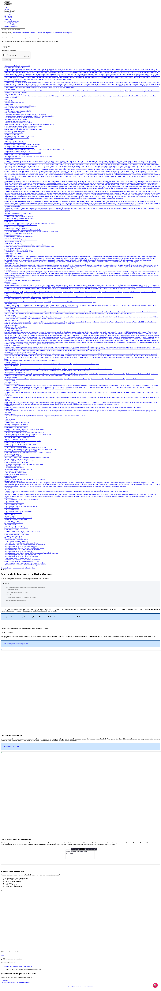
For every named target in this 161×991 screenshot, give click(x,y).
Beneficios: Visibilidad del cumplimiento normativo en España (111, 275)
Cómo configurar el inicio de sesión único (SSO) (95, 69)
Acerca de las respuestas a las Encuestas (113, 402)
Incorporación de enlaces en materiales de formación (19, 436)
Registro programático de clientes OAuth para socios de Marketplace (24, 479)
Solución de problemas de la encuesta (108, 404)
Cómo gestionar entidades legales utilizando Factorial (20, 69)
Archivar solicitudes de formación (14, 467)
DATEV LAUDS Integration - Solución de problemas (32, 268)
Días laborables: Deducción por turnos (99, 208)
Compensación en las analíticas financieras (117, 285)
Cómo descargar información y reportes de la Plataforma (119, 96)
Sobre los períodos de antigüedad (134, 193)
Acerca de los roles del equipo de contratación (94, 340)
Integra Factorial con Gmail (88, 483)
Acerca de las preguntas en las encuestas (137, 402)
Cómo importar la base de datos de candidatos (64, 333)
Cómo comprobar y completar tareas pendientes (18, 360)
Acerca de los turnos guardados (28, 203)
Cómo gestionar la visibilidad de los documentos (29, 313)
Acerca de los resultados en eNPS (63, 402)
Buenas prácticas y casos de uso (25, 293)
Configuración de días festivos (124, 186)
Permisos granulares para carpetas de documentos (70, 369)
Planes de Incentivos (97, 261)
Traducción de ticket (10, 524)
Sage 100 (13, 268)
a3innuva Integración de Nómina (14, 265)
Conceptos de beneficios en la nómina (141, 272)
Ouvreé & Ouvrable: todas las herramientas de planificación (52, 210)
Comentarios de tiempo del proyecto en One (17, 151)
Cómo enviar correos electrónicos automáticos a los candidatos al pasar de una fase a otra (72, 339)
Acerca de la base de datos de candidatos (16, 332)
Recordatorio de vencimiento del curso (15, 431)
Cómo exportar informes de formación (15, 427)
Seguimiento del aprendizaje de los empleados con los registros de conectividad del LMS (30, 449)
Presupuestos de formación (12, 454)
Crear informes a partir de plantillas (115, 379)
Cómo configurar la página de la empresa (23, 72)
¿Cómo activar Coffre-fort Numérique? (15, 327)
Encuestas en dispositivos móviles (86, 404)
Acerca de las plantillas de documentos (121, 322)
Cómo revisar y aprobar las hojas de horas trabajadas (96, 163)
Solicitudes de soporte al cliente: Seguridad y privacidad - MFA (23, 554)
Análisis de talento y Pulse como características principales (41, 387)
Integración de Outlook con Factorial (107, 483)
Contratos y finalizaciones (12, 345)
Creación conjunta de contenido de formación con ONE (20, 451)
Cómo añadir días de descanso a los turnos (117, 203)
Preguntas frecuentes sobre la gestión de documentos (133, 312)
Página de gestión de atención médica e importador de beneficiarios (72, 275)
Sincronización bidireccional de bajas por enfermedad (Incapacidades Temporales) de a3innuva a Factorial (59, 267)
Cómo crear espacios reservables (43, 364)
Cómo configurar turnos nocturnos (33, 168)
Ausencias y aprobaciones (12, 179)
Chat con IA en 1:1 (31, 411)
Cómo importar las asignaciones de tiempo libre (117, 195)
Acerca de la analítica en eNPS (82, 402)
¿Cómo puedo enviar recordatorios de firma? (141, 317)
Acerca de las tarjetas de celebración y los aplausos (36, 407)
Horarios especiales (17, 168)
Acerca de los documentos (12, 312)
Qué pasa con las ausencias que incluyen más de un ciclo (107, 193)
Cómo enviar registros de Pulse (75, 416)
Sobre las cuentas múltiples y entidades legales (70, 74)
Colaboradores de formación (12, 466)
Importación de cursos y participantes (15, 446)
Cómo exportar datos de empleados (124, 71)
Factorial (27, 982)
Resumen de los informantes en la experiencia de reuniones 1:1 (117, 411)
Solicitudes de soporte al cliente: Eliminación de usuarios (21, 556)
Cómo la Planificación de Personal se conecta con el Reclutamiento (29, 307)
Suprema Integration (10, 477)
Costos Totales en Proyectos (12, 238)
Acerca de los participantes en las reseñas (60, 385)
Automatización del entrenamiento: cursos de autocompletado (22, 441)
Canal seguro (8, 395)
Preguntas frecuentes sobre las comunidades (81, 407)
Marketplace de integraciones (13, 481)
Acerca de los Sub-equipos (150, 357)
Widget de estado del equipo (58, 169)
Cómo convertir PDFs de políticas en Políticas (118, 313)
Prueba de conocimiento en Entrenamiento (16, 437)
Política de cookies (6, 982)
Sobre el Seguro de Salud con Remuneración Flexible (113, 272)
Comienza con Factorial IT (12, 491)
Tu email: (5, 45)
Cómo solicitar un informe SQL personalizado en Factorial (21, 561)
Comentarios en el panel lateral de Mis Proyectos (18, 236)
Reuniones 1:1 (8, 409)
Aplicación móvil (9, 89)
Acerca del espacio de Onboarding (117, 335)
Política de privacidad (18, 982)
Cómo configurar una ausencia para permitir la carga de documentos (134, 196)
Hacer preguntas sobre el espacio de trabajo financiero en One (83, 288)
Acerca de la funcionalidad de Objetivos (16, 392)
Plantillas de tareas (12, 595)
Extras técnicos (39, 293)
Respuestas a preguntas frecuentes (14, 94)
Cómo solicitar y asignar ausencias (69, 181)
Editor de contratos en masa (103, 349)
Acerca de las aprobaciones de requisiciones (63, 335)
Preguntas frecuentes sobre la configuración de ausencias (35, 195)
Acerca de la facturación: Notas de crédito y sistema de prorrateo (23, 531)
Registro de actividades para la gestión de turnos (126, 205)
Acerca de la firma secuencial (31, 318)
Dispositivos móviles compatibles (88, 91)
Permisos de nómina (71, 370)
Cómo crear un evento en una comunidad (106, 407)
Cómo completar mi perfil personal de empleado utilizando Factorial (41, 82)
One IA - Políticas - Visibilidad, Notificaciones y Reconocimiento (23, 129)
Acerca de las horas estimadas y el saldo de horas (34, 164)
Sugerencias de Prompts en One (13, 133)
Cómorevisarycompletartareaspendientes (15, 644)
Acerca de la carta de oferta (86, 333)
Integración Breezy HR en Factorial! (64, 484)
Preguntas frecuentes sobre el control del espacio (84, 364)
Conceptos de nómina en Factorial (14, 256)
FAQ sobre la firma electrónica (118, 317)
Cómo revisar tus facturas (11, 529)
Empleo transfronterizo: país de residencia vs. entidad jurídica (137, 76)
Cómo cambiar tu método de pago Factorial (17, 534)
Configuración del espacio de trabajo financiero (146, 287)
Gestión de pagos (9, 298)
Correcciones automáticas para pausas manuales (24, 173)
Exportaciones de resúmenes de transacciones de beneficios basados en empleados (28, 275)
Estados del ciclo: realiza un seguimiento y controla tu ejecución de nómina (67, 258)
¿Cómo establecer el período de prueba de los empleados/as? (35, 355)
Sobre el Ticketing (9, 516)
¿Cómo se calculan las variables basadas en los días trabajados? (72, 261)
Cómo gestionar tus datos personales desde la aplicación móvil (22, 91)
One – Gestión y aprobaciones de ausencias (17, 107)
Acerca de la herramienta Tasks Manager (45, 360)
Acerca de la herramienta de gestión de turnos (68, 201)
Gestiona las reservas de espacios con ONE (17, 121)
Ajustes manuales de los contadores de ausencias (23, 196)
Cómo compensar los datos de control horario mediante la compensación (110, 258)
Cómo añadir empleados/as (48, 74)
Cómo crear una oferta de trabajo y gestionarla (140, 337)
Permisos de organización (11, 370)
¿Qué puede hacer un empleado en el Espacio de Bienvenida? (40, 76)
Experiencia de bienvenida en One (14, 131)
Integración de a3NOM (31, 265)
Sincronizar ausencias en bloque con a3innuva (103, 267)
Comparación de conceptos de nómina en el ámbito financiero (46, 288)
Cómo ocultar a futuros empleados (119, 354)
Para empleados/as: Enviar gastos (95, 292)
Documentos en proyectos (12, 235)
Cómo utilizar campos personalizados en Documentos (55, 312)
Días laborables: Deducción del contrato (75, 208)
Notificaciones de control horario (14, 503)
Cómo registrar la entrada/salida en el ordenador (63, 164)
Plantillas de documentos (11, 320)
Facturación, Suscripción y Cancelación (16, 528)
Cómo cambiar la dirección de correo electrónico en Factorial (22, 86)
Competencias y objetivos (12, 390)
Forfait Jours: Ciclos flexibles (104, 196)
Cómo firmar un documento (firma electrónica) (38, 317)
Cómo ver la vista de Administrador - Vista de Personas (20, 225)
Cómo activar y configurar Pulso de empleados (18, 416)
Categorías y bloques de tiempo (76, 173)
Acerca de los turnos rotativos (46, 203)
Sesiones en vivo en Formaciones (14, 471)
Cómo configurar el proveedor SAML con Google (125, 69)
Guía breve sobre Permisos (12, 369)
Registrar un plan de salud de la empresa (36, 273)
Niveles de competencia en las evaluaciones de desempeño (75, 387)
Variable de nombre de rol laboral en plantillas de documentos (56, 323)
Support (6, 9)
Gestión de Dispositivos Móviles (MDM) (42, 491)
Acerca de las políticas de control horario (16, 161)
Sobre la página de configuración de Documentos (103, 312)
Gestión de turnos (9, 200)
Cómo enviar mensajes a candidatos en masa (121, 340)
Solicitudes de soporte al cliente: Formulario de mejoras (20, 546)
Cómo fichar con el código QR (57, 163)
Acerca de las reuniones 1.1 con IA (14, 411)
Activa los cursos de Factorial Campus (15, 472)
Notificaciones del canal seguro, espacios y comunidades (21, 499)
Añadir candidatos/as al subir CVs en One (16, 138)
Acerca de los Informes (22, 379)
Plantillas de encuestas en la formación (15, 439)
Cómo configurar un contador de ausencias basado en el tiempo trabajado (115, 191)
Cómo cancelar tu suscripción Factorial (15, 533)
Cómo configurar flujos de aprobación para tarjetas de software (32, 297)
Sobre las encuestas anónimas (27, 404)
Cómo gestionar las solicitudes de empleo (69, 340)
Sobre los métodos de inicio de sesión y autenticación (65, 71)
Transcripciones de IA (73, 411)
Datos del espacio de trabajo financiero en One (18, 123)
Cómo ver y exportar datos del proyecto (16, 220)
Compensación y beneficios (12, 253)
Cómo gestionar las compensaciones (115, 256)
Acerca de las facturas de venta (13, 302)
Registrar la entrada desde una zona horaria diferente (131, 174)
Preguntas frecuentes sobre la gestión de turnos (69, 203)
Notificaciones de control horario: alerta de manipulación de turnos (119, 171)
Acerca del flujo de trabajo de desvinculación (112, 374)
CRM (6, 300)
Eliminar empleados (39, 350)
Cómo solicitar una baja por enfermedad (24, 188)
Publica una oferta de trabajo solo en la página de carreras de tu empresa (34, 344)
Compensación (8, 255)
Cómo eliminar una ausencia (141, 186)
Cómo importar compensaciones (53, 256)
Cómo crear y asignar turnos (90, 201)
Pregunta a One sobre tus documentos (15, 119)
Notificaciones (8, 498)
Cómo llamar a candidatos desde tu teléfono (29, 340)
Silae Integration (57, 265)
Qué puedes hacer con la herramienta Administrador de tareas (25, 587)
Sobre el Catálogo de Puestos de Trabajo (16, 354)
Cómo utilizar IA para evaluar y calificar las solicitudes (111, 337)
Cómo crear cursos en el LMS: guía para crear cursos (20, 444)
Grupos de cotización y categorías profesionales (118, 355)
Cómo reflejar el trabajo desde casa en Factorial (53, 173)
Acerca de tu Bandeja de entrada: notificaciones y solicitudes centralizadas (121, 82)
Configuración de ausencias (12, 189)
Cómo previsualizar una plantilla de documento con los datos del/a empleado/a (87, 322)
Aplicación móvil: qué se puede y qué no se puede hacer (51, 77)
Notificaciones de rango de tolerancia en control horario (20, 506)
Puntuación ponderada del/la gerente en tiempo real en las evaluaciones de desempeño (118, 387)
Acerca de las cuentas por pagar (124, 297)
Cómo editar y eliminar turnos (108, 201)
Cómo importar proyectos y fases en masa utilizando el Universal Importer (26, 245)
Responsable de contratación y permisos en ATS (114, 332)
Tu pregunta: (6, 47)
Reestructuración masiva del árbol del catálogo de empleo (21, 357)
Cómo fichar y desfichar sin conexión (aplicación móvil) (27, 176)
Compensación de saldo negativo (131, 173)
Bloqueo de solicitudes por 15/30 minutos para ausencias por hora (64, 186)
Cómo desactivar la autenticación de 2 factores (146, 74)
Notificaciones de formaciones (13, 504)
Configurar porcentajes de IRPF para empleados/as (84, 77)
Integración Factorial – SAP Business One (91, 486)
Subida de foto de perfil (128, 86)
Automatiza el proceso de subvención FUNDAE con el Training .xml (24, 432)
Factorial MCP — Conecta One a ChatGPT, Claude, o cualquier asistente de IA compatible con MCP (34, 149)
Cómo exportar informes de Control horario (77, 166)
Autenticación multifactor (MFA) (123, 74)
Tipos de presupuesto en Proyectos (14, 241)
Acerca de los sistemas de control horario (125, 164)
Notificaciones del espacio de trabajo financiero (18, 511)
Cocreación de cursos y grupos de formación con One (20, 128)
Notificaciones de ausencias (12, 509)
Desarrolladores (123, 491)
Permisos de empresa (49, 370)
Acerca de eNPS (96, 402)
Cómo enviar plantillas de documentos (52, 322)
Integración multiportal (49, 340)
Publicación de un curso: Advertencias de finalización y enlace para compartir (27, 457)
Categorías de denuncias (68, 397)
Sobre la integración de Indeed (29, 483)
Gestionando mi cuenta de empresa (14, 67)
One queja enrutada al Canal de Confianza (16, 154)
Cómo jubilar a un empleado (22, 87)
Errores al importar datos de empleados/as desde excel (113, 72)
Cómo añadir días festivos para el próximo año (66, 184)
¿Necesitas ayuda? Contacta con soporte (16, 539)
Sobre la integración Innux (12, 483)
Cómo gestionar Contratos (51, 347)
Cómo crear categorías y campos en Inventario (138, 496)
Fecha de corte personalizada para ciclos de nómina (39, 261)
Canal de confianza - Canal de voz (86, 397)
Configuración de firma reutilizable (51, 318)
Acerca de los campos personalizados (46, 72)
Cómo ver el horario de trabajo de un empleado (86, 86)
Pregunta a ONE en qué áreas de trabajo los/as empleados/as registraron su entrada (28, 156)
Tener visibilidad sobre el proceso (17, 592)
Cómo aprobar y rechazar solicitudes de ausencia (130, 181)
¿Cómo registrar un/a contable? (141, 258)
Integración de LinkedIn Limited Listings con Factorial (20, 484)
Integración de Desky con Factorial (85, 484)
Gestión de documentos (11, 310)
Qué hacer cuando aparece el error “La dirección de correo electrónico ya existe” (28, 96)
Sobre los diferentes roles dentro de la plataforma (79, 354)
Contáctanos (4, 980)
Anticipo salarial (9, 278)
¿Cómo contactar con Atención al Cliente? (23, 32)
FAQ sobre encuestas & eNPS (67, 404)
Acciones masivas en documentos (54, 313)
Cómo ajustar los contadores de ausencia (34, 183)
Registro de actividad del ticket (13, 523)
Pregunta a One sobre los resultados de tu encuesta (19, 136)
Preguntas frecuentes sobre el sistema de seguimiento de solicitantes (118, 339)
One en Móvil (8, 104)
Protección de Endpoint (102, 491)
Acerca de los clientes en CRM (61, 302)
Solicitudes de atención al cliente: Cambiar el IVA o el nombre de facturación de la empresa (31, 553)
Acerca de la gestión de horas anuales (140, 347)
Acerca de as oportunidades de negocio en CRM (37, 302)
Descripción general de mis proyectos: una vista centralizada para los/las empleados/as (29, 223)
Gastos (6, 290)
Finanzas (7, 282)
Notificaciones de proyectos (12, 501)
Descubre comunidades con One (14, 102)
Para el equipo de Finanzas (141, 292)
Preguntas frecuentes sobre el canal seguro (31, 397)
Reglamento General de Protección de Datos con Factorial (140, 333)
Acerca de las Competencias (36, 392)
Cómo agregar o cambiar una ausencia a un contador (99, 186)
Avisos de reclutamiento (11, 508)
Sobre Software (9, 297)
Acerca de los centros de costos (36, 285)
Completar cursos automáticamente (14, 442)
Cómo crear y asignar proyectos (13, 215)
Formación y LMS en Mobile (13, 456)
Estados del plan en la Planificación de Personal (64, 307)
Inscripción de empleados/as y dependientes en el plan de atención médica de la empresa (130, 273)
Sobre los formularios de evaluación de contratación (91, 335)
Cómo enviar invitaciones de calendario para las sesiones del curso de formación (28, 452)
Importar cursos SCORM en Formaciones (16, 459)
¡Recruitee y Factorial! (102, 484)
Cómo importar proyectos (11, 221)
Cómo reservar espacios (27, 364)
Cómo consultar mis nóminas (79, 312)
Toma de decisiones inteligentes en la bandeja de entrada (75, 76)
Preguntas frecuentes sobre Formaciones (16, 424)
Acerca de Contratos (37, 347)
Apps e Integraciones (10, 476)
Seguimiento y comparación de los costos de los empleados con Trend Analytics (27, 287)
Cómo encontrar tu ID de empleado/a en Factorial (100, 84)
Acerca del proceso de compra (105, 297)
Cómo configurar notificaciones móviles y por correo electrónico (80, 82)
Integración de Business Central (134, 484)
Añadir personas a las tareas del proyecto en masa (19, 251)
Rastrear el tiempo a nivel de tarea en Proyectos (18, 250)
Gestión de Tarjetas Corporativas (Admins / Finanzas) (69, 292)
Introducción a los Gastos (11, 292)
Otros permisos (60, 370)
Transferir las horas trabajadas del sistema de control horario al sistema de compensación (38, 260)
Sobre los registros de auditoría (104, 71)
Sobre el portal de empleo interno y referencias (31, 337)
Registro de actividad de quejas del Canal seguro (111, 397)
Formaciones (8, 421)
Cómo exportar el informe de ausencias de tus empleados (21, 181)
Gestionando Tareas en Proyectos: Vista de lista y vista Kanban (22, 230)
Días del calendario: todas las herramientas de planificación (46, 208)
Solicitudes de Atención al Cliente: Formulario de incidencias (22, 549)
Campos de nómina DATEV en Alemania (60, 268)
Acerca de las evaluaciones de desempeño (106, 385)
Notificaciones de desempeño (13, 513)
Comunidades (8, 405)
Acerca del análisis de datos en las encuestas (40, 402)
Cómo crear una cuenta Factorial (71, 69)
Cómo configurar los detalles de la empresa (48, 69)
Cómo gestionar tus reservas (61, 364)
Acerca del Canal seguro (11, 397)
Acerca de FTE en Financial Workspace (16, 288)
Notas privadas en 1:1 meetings (89, 411)
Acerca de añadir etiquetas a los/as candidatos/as (108, 333)
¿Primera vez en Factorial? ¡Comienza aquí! (17, 66)
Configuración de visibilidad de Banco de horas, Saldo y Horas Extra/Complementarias (69, 176)
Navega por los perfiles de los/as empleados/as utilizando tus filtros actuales (86, 357)
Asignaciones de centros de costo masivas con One (19, 148)
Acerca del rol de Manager (101, 354)
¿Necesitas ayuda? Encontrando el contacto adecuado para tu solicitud (25, 565)
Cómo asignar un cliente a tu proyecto (15, 228)
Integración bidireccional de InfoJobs (115, 486)
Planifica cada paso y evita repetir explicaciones (21, 597)
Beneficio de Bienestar (17, 273)
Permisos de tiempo (25, 370)
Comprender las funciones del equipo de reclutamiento (70, 355)
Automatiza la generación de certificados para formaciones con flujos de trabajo (27, 434)
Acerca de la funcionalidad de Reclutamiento (42, 332)
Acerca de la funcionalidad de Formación (16, 422)
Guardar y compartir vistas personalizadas (111, 77)
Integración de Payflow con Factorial (129, 483)
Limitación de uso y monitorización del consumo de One (21, 146)
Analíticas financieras (10, 283)
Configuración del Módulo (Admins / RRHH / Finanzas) (36, 292)
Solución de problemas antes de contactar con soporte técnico (22, 560)
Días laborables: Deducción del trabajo (122, 208)
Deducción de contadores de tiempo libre (16, 208)
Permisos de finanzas (84, 370)
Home (6, 7)
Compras (7, 295)
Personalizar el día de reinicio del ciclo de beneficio (88, 273)
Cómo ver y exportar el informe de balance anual (52, 205)
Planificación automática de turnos (77, 205)
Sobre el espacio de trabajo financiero (15, 285)
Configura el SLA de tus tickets (13, 526)
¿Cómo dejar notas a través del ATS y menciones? (60, 337)
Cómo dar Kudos (9, 419)
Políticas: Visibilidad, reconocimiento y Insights (18, 518)
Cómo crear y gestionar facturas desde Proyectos (18, 233)
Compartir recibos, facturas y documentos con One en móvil (22, 144)
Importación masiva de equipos (95, 355)
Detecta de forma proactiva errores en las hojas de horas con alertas (80, 171)
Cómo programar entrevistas (135, 335)
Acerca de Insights (9, 379)
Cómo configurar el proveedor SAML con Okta (35, 71)
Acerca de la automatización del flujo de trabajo (18, 374)
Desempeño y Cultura (10, 382)
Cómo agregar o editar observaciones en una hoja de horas (129, 169)
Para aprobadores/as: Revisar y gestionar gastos (119, 292)
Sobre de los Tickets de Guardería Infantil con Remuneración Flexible (76, 272)
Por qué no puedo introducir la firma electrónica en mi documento (72, 317)
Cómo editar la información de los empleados (105, 76)
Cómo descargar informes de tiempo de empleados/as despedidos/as (63, 174)
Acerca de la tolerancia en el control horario (41, 161)
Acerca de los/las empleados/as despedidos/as (17, 347)
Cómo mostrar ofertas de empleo (84, 337)
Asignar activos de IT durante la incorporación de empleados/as (30, 496)
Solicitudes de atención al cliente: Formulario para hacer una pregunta (24, 544)
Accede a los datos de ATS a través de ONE (30, 342)
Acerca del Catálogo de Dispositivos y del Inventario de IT (66, 496)
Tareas (6, 359)
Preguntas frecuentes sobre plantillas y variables (24, 323)
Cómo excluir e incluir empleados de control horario (127, 163)
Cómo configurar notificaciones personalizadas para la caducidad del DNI (61, 375)
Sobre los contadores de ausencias (23, 184)
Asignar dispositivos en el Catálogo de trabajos (48, 494)
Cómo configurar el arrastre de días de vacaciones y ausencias (71, 195)
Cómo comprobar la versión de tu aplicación (111, 91)
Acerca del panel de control (12, 82)
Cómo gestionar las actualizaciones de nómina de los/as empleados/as (83, 256)
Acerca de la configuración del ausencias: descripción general (54, 32)
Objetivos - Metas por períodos (120, 392)
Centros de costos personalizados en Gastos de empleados (115, 287)
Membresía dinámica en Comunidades (130, 407)
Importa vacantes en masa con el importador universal (79, 342)
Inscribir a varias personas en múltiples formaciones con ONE (22, 153)
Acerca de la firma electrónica (100, 317)
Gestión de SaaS (59, 491)
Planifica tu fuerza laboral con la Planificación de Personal (119, 288)
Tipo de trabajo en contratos (92, 350)
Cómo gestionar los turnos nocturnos (94, 203)
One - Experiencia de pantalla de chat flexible (17, 111)
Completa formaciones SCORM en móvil (16, 462)
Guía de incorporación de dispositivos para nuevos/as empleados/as (82, 494)
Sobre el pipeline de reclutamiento (89, 332)
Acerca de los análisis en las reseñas (15, 385)
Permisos (7, 367)
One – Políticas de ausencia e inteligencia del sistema (19, 106)
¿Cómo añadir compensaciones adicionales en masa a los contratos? (24, 258)
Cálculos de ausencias (95, 195)
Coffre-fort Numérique (11, 325)
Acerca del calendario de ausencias (48, 181)
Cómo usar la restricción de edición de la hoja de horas (107, 168)
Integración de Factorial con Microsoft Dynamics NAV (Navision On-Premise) (33, 486)
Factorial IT (7, 489)
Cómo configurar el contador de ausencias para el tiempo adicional (38, 193)
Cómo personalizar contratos (40, 349)
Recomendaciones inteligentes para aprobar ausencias (29, 186)
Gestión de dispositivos (88, 491)
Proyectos (7, 211)
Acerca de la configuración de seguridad (28, 74)
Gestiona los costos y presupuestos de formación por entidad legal (23, 464)
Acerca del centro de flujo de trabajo (69, 374)
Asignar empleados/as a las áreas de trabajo (51, 357)
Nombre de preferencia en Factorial (110, 86)
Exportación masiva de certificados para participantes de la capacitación (25, 447)
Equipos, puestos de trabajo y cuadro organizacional (19, 352)
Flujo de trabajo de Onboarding (89, 374)
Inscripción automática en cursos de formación (18, 469)
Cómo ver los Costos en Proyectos (14, 226)
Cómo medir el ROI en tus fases (13, 243)
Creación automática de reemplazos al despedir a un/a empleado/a (64, 350)
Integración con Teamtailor (45, 484)
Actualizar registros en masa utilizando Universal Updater (125, 357)
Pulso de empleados (10, 414)
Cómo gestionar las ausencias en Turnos (26, 205)
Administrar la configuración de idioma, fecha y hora (56, 86)
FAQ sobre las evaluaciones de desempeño (145, 385)
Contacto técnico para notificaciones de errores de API (33, 79)
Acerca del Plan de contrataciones (53, 342)
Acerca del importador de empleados (60, 79)
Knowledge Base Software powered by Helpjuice (80, 986)
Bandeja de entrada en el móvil (134, 91)
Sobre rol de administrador (47, 369)
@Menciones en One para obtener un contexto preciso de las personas (25, 114)
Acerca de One (8, 101)
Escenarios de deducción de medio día (23, 210)
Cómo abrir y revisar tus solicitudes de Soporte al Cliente (21, 543)
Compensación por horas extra (122, 166)
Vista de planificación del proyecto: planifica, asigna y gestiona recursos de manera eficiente (31, 231)
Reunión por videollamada (59, 411)
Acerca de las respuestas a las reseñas (37, 385)
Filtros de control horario (36, 174)
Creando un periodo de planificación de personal (41, 305)
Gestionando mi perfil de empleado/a (15, 81)
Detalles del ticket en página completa (15, 519)
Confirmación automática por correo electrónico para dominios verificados (53, 87)
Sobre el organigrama (58, 354)
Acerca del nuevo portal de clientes (14, 536)
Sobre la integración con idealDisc (49, 483)
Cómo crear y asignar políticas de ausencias (53, 191)
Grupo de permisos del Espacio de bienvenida (98, 369)
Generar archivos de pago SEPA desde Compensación (80, 260)
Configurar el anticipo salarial (31, 280)
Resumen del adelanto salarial (13, 280)
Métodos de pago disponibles (13, 538)
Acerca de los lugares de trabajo (88, 72)
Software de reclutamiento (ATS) (14, 330)
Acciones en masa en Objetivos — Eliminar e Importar (61, 392)
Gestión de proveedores (26, 298)
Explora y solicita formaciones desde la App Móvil (19, 461)
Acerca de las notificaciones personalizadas (45, 374)
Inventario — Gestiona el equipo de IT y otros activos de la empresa (104, 496)
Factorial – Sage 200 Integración (120, 265)
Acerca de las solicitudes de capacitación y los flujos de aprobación (24, 429)
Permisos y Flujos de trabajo (12, 365)
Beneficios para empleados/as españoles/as (142, 275)
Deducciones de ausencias (12, 206)
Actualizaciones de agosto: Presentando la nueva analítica (46, 379)
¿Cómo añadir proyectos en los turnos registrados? (19, 218)
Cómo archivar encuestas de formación (15, 474)
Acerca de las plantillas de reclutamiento (67, 332)
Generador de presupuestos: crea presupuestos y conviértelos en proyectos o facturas (29, 246)
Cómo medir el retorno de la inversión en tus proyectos (20, 240)
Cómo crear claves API (88, 71)
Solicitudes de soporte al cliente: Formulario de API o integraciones (24, 548)
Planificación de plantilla (11, 303)
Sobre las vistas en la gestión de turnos (43, 201)
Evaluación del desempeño (12, 384)
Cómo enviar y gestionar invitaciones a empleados (87, 96)
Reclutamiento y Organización (13, 328)
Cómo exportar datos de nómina (34, 256)
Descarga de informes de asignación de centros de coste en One (23, 126)
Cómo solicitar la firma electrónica (14, 317)
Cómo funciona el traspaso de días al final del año (81, 196)
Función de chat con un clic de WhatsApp (16, 335)
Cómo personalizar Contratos (95, 347)
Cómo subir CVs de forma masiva (36, 339)
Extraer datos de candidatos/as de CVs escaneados (110, 342)
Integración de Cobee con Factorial (69, 483)
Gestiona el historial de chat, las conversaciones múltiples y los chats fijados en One (28, 116)
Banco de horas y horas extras (82, 168)
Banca (17, 298)
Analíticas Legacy (9, 380)
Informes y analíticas (10, 377)
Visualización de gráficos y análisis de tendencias (144, 285)
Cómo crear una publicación (12, 407)
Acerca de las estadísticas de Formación (16, 426)
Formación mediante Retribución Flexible (61, 273)
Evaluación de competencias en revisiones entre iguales (94, 392)
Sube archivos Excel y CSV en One (15, 143)
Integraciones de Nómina (11, 263)
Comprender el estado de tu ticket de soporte (17, 558)
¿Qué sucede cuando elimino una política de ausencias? (74, 193)
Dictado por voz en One (11, 134)
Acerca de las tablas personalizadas (68, 72)
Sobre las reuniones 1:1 (126, 385)
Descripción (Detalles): (9, 50)
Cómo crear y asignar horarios (86, 164)
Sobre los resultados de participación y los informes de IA (49, 416)
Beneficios (7, 270)
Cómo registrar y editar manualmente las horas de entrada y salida (28, 163)
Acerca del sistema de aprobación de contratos (73, 347)
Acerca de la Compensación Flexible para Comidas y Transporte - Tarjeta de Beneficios (30, 272)
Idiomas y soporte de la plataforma (62, 96)
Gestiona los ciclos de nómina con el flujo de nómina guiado (121, 261)
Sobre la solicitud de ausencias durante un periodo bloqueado (97, 181)
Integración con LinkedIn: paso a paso (68, 486)
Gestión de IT (8, 488)
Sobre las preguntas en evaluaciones (83, 385)
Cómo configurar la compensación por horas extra (58, 168)
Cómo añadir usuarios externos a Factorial (140, 332)
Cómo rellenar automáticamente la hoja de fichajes (24, 166)
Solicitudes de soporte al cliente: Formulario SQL (18, 551)
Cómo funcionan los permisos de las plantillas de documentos (22, 322)
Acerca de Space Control (11, 364)
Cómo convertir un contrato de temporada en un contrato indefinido (131, 349)
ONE (6, 99)
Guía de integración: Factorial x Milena (86, 265)
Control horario (9, 159)
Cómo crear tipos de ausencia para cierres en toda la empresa (98, 184)
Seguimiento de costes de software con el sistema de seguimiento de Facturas (73, 297)
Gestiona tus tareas (12, 589)
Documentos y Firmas (10, 308)
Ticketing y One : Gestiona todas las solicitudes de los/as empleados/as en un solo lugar (30, 124)
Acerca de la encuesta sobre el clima (47, 404)
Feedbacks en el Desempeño (44, 389)
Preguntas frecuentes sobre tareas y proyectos (17, 213)
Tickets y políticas (9, 514)
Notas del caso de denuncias (52, 397)
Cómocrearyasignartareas (11, 746)
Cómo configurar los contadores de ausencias (80, 191)
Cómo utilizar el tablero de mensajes (39, 333)
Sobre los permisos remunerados (42, 184)
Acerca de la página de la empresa (39, 335)
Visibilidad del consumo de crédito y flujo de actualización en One (23, 118)
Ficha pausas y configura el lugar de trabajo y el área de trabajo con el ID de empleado (121, 176)
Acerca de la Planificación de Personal (15, 305)
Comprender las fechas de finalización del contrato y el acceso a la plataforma (72, 349)
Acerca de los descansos (73, 163)
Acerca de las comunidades (59, 407)
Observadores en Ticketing (12, 521)
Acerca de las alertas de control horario (101, 166)
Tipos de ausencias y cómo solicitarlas (47, 188)
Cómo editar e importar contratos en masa (116, 347)
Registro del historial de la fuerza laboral (93, 285)
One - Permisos (9, 109)
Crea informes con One (97, 379)
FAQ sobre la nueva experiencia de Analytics (77, 379)
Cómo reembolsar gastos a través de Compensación (141, 256)
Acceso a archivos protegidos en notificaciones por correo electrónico (84, 313)
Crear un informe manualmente (144, 379)
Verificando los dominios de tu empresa (135, 77)
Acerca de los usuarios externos (29, 369)
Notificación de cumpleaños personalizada (138, 374)
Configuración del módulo (41, 298)
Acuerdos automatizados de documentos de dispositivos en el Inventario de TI (125, 494)
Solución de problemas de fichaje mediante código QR (100, 174)
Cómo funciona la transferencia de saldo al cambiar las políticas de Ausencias (100, 198)
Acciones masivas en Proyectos (13, 248)
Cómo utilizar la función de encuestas (15, 402)
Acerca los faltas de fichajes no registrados (51, 166)
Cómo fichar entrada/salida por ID (89, 161)
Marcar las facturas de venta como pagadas (83, 302)
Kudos (6, 417)
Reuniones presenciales (44, 411)
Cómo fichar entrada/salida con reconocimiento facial (115, 161)
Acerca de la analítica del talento (13, 387)
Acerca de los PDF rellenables (142, 322)
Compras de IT (25, 491)
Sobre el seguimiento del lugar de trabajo (67, 161)
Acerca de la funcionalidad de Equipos (40, 354)
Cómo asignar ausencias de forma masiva (128, 184)
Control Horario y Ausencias (12, 158)
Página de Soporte (6, 568)
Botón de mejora (9, 139)
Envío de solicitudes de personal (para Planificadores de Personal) (75, 305)
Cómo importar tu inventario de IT (24, 494)
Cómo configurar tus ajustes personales (34, 84)
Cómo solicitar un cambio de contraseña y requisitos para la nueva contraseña (137, 84)
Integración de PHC (69, 265)
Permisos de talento (37, 370)
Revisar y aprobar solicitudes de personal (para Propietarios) (112, 305)
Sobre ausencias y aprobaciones (55, 183)
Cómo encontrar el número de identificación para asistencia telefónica (24, 563)
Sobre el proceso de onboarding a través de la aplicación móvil (59, 91)
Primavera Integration (104, 265)
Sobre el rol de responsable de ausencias (95, 183)
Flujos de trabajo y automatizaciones (15, 372)
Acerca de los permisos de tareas (16, 600)
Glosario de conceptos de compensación (108, 260)
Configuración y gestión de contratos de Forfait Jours (44, 171)
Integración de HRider (147, 483)
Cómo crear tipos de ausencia (74, 183)
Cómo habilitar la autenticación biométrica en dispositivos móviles (65, 84)
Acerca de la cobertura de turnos (139, 203)
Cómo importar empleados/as (13, 76)
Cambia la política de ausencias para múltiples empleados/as (60, 198)
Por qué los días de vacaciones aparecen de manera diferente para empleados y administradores (132, 188)
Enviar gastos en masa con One (13, 141)
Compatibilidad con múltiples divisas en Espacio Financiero (62, 285)
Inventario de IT (9, 493)
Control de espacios (10, 362)
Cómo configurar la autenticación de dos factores (98, 74)
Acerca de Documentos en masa (29, 312)
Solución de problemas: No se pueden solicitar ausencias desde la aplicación (81, 188)
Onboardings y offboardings (72, 491)
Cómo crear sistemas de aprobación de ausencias (121, 183)
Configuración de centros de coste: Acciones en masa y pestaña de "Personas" (74, 287)
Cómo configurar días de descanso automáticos (18, 201)
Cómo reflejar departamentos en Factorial (145, 355)
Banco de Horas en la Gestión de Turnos (100, 205)
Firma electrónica (9, 315)
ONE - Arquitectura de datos (12, 112)
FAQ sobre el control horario (104, 164)
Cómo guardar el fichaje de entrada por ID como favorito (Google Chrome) (89, 169)
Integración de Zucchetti (45, 265)
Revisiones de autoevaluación (62, 389)
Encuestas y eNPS (9, 400)
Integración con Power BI (117, 484)
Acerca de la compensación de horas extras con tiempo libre (103, 173)
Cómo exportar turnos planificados (127, 201)
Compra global (113, 491)
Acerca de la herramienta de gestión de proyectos (18, 216)
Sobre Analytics (130, 379)
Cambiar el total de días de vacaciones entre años (52, 196)
